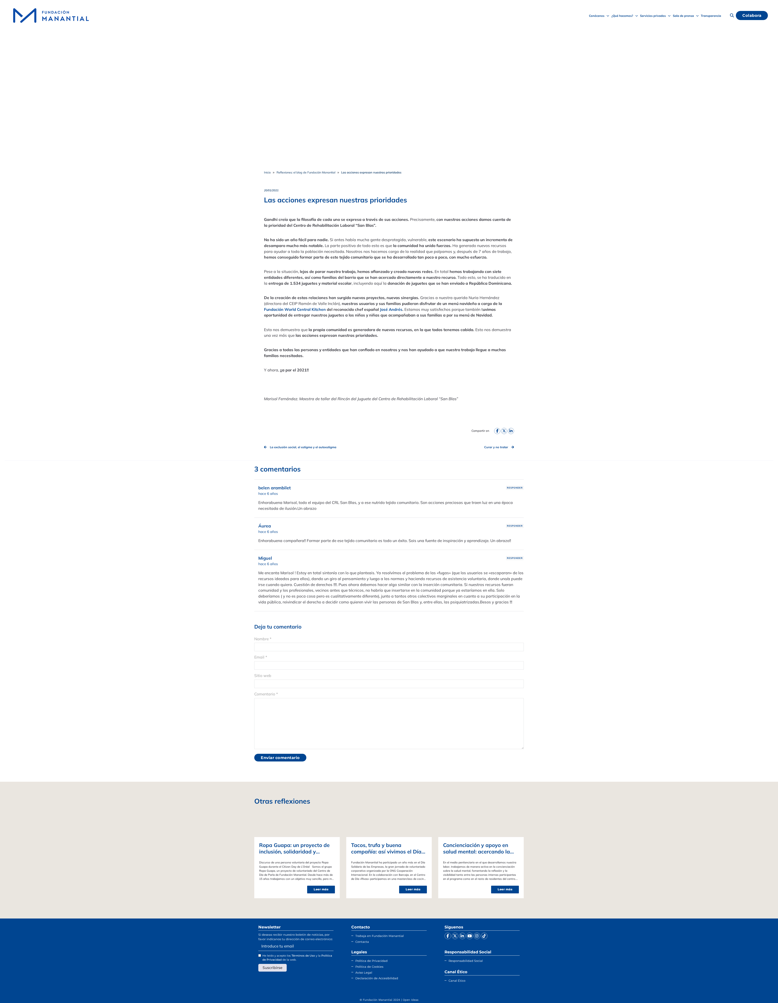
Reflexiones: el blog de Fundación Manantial (306, 172)
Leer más (321, 889)
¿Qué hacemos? (622, 16)
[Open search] (732, 15)
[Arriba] (765, 992)
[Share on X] (504, 431)
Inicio (267, 172)
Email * (260, 657)
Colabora (751, 15)
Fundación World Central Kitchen (295, 309)
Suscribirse (272, 968)
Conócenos (596, 16)
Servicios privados (653, 16)
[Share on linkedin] (511, 431)
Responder (515, 487)
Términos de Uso (303, 955)
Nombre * (262, 638)
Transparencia (711, 16)
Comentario (266, 694)
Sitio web (262, 675)
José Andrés (391, 309)
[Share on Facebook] (497, 431)
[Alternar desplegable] (607, 15)
